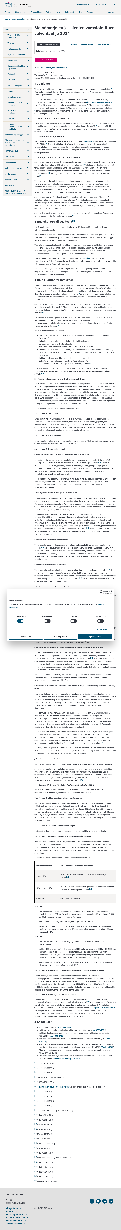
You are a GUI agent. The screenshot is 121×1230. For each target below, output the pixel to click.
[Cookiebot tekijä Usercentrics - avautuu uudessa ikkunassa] (101, 592)
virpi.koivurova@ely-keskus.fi (99, 102)
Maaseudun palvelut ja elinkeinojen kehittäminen (14, 142)
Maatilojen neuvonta (16, 97)
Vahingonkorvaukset (13, 168)
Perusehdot (12, 60)
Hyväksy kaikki (95, 637)
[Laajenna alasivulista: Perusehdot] (28, 60)
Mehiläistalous (11, 162)
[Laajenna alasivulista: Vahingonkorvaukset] (28, 168)
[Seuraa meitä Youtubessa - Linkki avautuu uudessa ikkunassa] (98, 1201)
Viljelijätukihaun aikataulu (18, 55)
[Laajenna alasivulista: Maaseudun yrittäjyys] (28, 135)
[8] (58, 325)
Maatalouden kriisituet (13, 111)
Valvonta (11, 118)
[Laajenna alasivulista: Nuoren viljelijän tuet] (28, 85)
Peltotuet (11, 74)
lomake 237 (89, 141)
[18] (91, 658)
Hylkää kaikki (26, 637)
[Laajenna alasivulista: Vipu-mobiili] (28, 43)
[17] (35, 1148)
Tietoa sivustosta (14, 1220)
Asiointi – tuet (11, 180)
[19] (89, 696)
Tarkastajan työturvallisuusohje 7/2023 (53, 1087)
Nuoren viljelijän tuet (15, 86)
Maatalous (21, 19)
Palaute (9, 1211)
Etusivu (8, 12)
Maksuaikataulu (14, 49)
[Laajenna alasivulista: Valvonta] (28, 118)
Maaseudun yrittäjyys (14, 135)
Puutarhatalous (11, 151)
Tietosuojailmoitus (15, 1214)
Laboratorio (70, 12)
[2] (35, 110)
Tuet (81, 12)
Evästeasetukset (14, 1223)
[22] (67, 877)
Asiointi (101, 5)
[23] (90, 889)
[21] (81, 780)
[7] (40, 176)
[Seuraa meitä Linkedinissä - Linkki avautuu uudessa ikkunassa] (104, 1201)
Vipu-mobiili (12, 43)
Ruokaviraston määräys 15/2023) (66, 1058)
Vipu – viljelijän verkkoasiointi (13, 36)
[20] (102, 742)
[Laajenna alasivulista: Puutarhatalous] (28, 151)
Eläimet (49, 12)
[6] (49, 173)
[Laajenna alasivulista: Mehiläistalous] (28, 162)
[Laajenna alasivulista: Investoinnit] (28, 91)
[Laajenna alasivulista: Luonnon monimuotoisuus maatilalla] (28, 126)
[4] (46, 143)
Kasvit (58, 12)
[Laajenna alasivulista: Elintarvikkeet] (28, 174)
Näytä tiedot (102, 630)
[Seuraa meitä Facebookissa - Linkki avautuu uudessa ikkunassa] (92, 1201)
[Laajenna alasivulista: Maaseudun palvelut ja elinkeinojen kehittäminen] (28, 143)
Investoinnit (12, 91)
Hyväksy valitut (60, 637)
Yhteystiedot (10, 185)
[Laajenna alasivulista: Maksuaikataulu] (28, 49)
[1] (111, 88)
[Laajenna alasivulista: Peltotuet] (28, 74)
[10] (42, 373)
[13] (42, 547)
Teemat (90, 12)
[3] (96, 125)
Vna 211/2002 (107, 1047)
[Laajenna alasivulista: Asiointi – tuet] (28, 180)
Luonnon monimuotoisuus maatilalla (14, 126)
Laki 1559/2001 (98, 1030)
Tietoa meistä (81, 5)
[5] (84, 164)
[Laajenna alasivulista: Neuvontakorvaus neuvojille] (28, 104)
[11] (99, 462)
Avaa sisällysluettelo (45, 60)
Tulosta (74, 44)
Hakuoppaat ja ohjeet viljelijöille (16, 67)
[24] (88, 1001)
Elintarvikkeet (36, 12)
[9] (35, 1110)
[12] (87, 528)
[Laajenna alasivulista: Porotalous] (28, 156)
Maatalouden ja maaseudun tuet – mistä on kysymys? (17, 192)
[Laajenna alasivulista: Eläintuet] (28, 80)
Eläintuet (11, 80)
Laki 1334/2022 (56, 1036)
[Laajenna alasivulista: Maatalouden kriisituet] (28, 112)
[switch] (47, 621)
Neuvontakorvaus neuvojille (14, 104)
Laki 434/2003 (64, 1027)
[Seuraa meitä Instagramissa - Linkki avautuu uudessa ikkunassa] (111, 1201)
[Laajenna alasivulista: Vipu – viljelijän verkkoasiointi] (28, 36)
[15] (80, 578)
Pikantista (86, 258)
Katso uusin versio (104, 44)
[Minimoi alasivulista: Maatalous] (28, 29)
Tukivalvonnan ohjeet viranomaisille (51, 68)
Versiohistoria (87, 44)
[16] (35, 1143)
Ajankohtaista (21, 12)
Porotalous (9, 157)
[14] (35, 1133)
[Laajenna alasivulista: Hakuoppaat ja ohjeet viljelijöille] (28, 67)
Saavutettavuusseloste (17, 1217)
